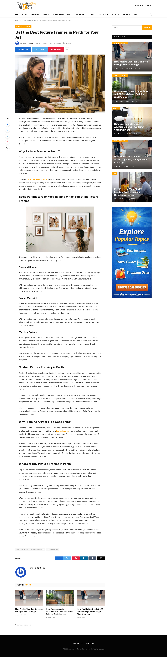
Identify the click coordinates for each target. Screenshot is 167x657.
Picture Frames (52, 549)
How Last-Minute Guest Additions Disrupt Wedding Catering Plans (129, 127)
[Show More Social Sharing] (67, 49)
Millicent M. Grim (119, 199)
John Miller (117, 134)
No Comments (56, 43)
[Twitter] (7, 130)
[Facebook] (7, 124)
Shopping (80, 14)
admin (116, 166)
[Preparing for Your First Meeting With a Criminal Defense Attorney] (132, 187)
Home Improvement (62, 14)
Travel (91, 14)
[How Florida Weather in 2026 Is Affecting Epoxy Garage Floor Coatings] (91, 598)
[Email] (7, 147)
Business (34, 14)
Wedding (116, 108)
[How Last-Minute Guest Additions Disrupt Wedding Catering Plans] (132, 122)
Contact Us (139, 6)
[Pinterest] (7, 142)
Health (46, 14)
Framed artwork (63, 431)
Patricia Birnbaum (28, 43)
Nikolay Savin (118, 68)
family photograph (37, 549)
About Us (148, 6)
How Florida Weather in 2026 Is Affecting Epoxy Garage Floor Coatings (90, 611)
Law (136, 14)
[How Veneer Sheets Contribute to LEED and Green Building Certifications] (60, 598)
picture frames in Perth (37, 179)
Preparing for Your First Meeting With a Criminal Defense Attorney (127, 192)
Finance (126, 14)
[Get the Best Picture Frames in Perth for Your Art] (60, 84)
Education (103, 14)
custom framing (22, 549)
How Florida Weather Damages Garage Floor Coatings (29, 610)
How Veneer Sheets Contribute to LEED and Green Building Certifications (59, 611)
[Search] (150, 14)
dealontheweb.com (97, 649)
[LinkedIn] (7, 136)
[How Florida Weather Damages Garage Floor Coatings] (29, 598)
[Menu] (16, 14)
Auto (24, 14)
